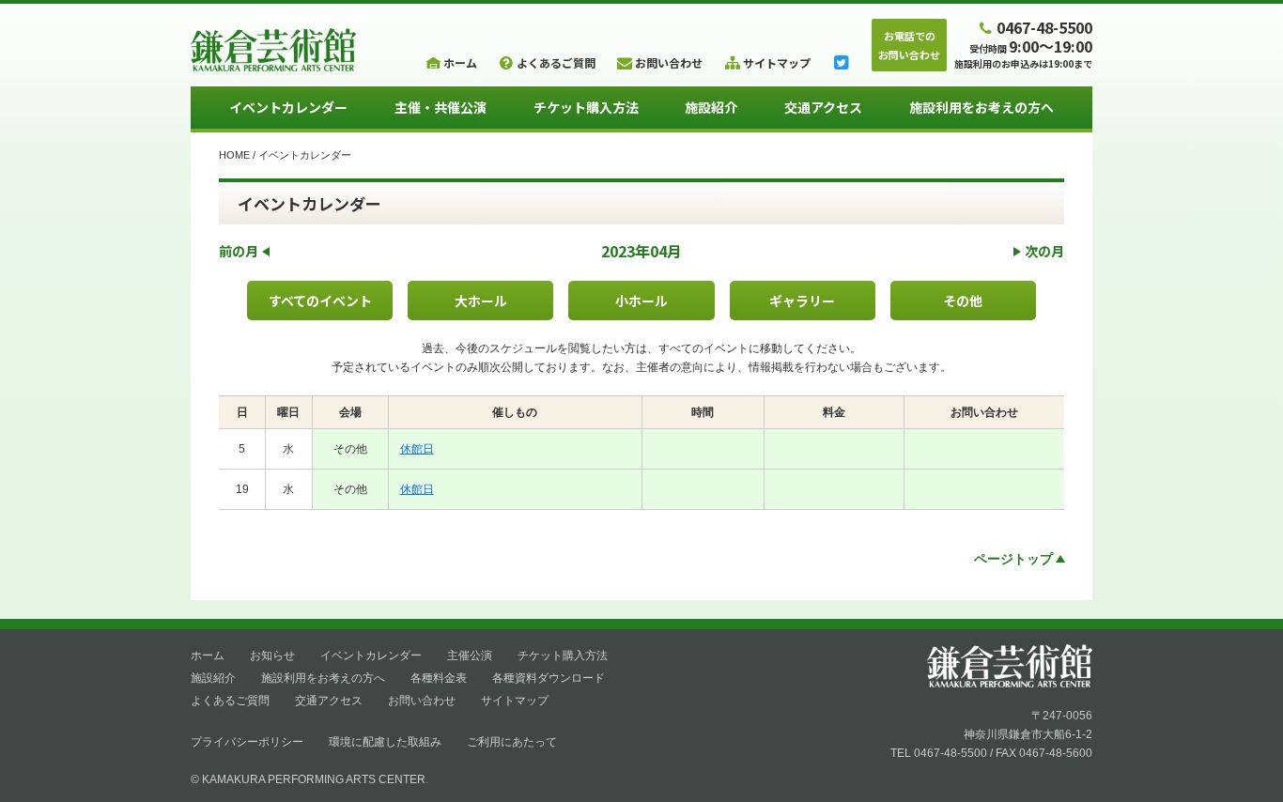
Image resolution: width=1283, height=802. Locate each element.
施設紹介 (711, 107)
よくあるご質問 (230, 700)
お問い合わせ (422, 700)
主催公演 (469, 655)
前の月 (238, 250)
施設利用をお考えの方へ (981, 107)
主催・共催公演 (440, 107)
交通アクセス (823, 107)
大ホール (481, 300)
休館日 (417, 448)
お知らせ (272, 655)
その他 (962, 300)
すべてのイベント (320, 300)
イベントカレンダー (288, 107)
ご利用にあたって (512, 741)
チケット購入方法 (586, 107)
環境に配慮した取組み (385, 741)
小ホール (641, 300)
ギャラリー (802, 300)
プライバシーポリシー (247, 741)
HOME (234, 155)
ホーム (207, 655)
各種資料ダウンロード (548, 678)
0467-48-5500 (1044, 27)
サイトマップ (515, 700)
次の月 (1044, 250)
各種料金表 (438, 678)
